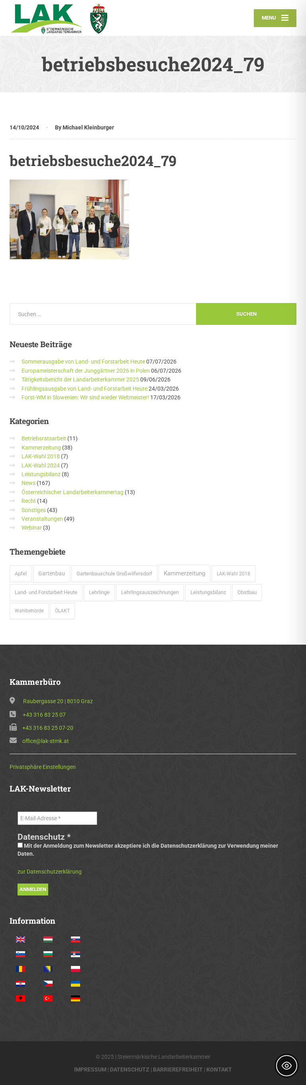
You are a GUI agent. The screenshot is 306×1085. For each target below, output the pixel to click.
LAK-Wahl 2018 (41, 456)
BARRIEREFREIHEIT (178, 1069)
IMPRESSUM (90, 1069)
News (28, 483)
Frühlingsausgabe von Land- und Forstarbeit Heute (84, 388)
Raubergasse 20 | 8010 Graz (58, 701)
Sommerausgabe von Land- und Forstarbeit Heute (83, 361)
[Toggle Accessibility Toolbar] (286, 1065)
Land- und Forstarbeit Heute (46, 592)
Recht (29, 501)
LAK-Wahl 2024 (41, 465)
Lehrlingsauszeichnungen (150, 592)
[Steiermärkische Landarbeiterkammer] (62, 18)
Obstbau (247, 592)
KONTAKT (219, 1069)
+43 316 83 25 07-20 (47, 728)
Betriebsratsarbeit (44, 438)
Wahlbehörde (29, 611)
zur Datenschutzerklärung (50, 871)
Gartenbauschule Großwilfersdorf (114, 574)
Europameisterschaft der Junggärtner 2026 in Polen (86, 371)
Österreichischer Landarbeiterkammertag (73, 492)
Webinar (32, 527)
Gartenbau (51, 573)
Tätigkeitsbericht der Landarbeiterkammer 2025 (80, 379)
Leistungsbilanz (41, 474)
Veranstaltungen (42, 519)
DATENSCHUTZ (129, 1069)
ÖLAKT (62, 611)
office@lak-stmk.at (45, 741)
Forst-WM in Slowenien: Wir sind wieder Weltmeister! (85, 397)
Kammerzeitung (41, 447)
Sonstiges (34, 510)
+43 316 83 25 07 (44, 715)
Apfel (21, 574)
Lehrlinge (99, 592)
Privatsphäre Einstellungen (43, 767)
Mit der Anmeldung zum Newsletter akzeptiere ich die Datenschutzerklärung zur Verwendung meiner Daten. (148, 850)
